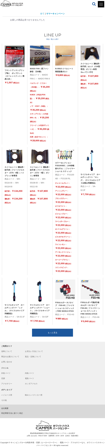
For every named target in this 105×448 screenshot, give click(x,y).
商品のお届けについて (10, 357)
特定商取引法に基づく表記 (12, 413)
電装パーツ (29, 378)
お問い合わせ (6, 362)
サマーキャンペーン (55, 14)
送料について (6, 351)
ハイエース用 (6, 395)
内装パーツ (29, 373)
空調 (3, 378)
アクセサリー (6, 384)
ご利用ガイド (6, 346)
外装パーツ (5, 373)
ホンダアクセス (31, 384)
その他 (4, 400)
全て (42, 14)
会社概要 (4, 408)
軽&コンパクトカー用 (33, 395)
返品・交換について (33, 357)
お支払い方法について (34, 351)
